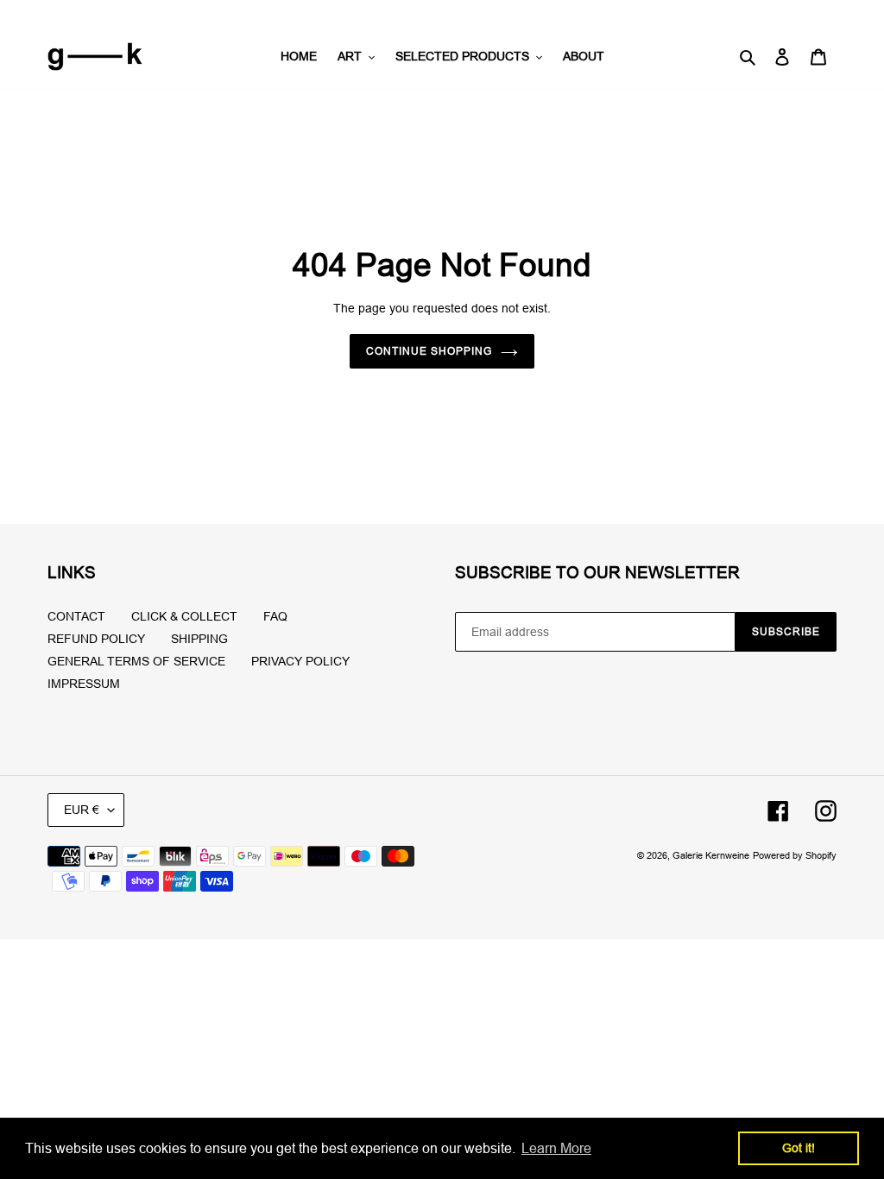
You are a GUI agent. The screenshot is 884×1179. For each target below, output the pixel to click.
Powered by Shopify (795, 855)
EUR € (81, 809)
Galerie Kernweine (710, 855)
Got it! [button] (798, 1148)
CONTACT (76, 616)
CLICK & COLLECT (184, 616)
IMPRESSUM (83, 683)
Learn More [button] (556, 1148)
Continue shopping (428, 350)
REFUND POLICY (96, 639)
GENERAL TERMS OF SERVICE (136, 661)
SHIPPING (199, 639)
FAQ (275, 616)
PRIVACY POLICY (300, 661)
